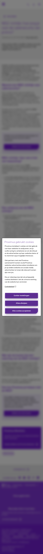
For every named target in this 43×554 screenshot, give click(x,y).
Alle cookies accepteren (21, 311)
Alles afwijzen (21, 303)
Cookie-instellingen (21, 295)
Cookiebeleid (9, 286)
